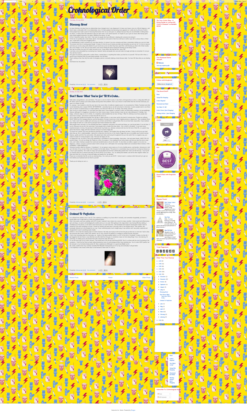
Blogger (133, 410)
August (162, 287)
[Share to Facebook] (105, 84)
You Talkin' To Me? (161, 107)
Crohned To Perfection (82, 214)
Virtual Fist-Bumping (162, 97)
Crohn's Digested (160, 101)
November (163, 279)
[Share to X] (103, 84)
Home (110, 277)
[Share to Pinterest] (107, 84)
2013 (160, 271)
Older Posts (146, 277)
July (161, 290)
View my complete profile (163, 65)
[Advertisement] (168, 338)
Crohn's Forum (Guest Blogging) (165, 110)
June (161, 304)
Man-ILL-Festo (168, 230)
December (163, 276)
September (163, 284)
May (161, 306)
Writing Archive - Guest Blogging (165, 113)
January (162, 317)
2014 (160, 269)
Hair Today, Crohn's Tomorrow (170, 203)
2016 (160, 264)
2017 (160, 261)
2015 (160, 266)
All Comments (162, 397)
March (162, 312)
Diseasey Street (78, 24)
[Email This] (99, 84)
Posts (160, 394)
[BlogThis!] (101, 84)
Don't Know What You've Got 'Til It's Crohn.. (94, 96)
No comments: (91, 84)
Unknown (161, 63)
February (162, 314)
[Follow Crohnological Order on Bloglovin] (164, 85)
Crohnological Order (98, 10)
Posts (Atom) (114, 282)
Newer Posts (74, 277)
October (162, 282)
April (161, 309)
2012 (160, 274)
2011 (160, 320)
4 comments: (91, 202)
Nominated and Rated (162, 104)
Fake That (167, 217)
